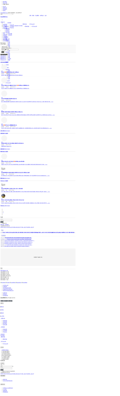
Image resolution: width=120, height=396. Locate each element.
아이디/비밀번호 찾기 (7, 380)
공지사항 (8, 32)
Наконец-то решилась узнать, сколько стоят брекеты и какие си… (17, 241)
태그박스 (8, 30)
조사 (46, 15)
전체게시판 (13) (4, 54)
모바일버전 (5, 295)
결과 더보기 (5, 130)
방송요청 (8, 38)
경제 (9, 54)
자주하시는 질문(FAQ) (8, 388)
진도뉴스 (8, 52)
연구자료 (20, 25)
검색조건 (4, 48)
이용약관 (5, 286)
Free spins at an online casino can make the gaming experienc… (15, 246)
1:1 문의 (4, 389)
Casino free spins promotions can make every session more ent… (16, 244)
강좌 (9, 42)
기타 (9, 50)
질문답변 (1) (3, 57)
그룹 (3, 46)
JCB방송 (9, 22)
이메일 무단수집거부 (7, 289)
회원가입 (5, 7)
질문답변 (8, 28)
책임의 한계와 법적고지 (8, 290)
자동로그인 (4, 223)
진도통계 (37, 15)
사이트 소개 (5, 285)
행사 (9, 44)
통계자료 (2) (3, 58)
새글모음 (8, 29)
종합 (9, 59)
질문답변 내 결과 (4, 133)
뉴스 (9, 41)
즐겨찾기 (5, 1)
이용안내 (5, 292)
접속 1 (4, 10)
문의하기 (5, 294)
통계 (33, 15)
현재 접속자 (4, 270)
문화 (9, 57)
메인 (4, 32)
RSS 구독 (5, 2)
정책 (30, 15)
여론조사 (42, 15)
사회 (9, 56)
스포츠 (9, 58)
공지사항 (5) (3, 55)
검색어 (4, 49)
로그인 (4, 6)
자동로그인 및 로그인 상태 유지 (8, 371)
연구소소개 (8, 82)
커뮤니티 (3, 22)
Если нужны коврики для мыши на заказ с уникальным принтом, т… (17, 240)
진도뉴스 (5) (3, 59)
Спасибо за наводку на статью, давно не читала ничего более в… (16, 243)
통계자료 (8, 69)
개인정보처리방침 (7, 287)
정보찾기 (5, 9)
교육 (9, 76)
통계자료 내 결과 (4, 151)
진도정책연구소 (4, 12)
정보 (9, 45)
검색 (3, 52)
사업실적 (10, 34)
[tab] (60, 318)
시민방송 (12, 26)
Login (2, 369)
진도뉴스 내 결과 (4, 180)
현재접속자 (5, 391)
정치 (9, 53)
